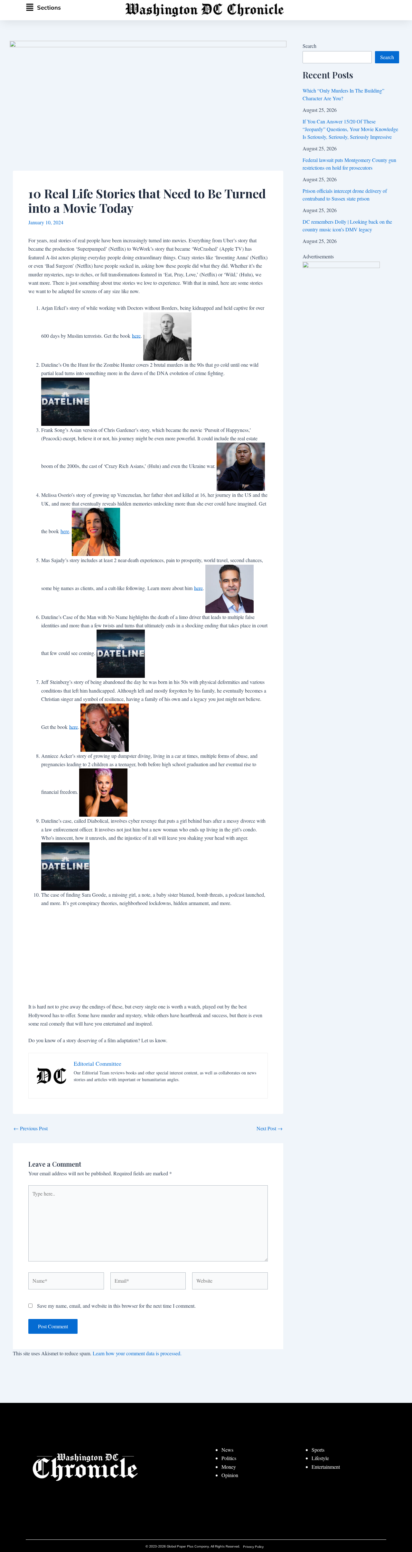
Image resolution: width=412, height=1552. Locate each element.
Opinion (229, 1475)
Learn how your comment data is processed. (137, 1353)
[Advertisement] (148, 957)
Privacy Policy (253, 1547)
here (136, 335)
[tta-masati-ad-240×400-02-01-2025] (341, 324)
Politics (228, 1458)
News (227, 1449)
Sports (318, 1449)
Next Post (270, 1128)
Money (228, 1466)
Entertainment (326, 1466)
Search (309, 45)
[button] (59, 7)
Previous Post (31, 1128)
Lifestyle (320, 1458)
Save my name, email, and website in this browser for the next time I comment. (116, 1305)
